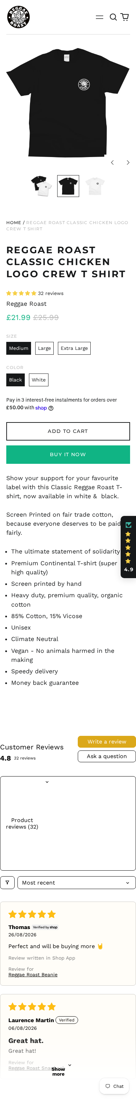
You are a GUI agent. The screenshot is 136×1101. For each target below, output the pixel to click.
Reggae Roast (26, 303)
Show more (58, 1071)
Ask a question (107, 756)
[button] (113, 17)
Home (14, 222)
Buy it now (68, 454)
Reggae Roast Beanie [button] (33, 974)
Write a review (107, 741)
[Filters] (7, 882)
